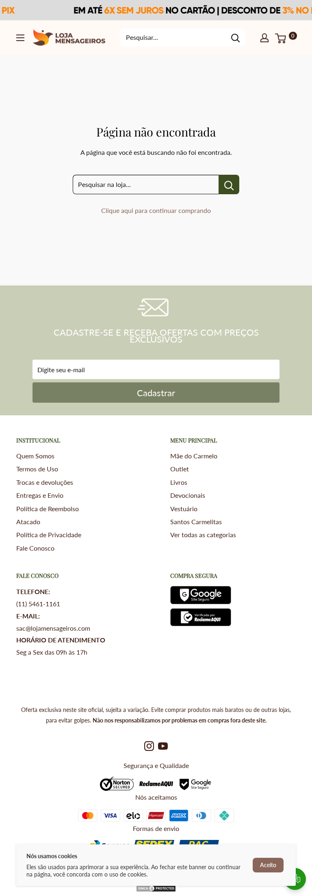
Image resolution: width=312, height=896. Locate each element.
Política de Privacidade (48, 534)
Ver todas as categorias (203, 534)
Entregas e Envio (39, 495)
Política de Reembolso (47, 508)
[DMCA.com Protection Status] (156, 890)
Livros (178, 482)
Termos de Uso (37, 469)
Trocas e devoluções (44, 482)
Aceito (268, 864)
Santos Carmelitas (196, 521)
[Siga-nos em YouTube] (163, 745)
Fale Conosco (35, 548)
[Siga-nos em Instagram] (149, 745)
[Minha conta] (264, 37)
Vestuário (183, 508)
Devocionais (187, 495)
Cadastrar (156, 392)
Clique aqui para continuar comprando (156, 210)
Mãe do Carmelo (193, 456)
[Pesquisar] (235, 37)
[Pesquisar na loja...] (229, 184)
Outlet (179, 469)
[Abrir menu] (20, 38)
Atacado (28, 521)
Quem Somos (35, 456)
